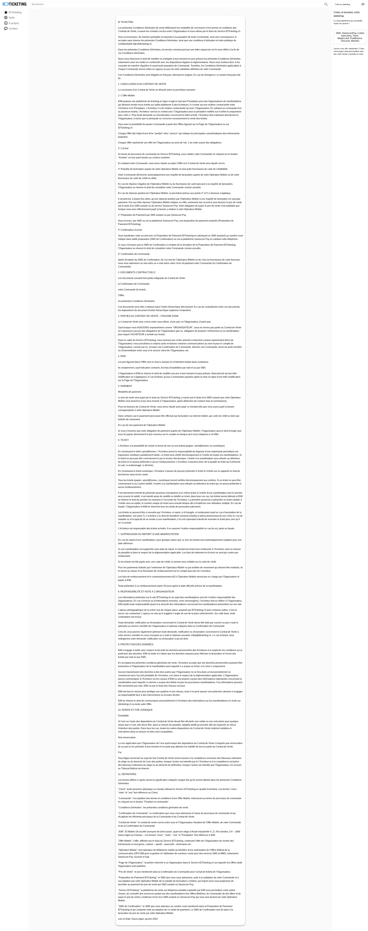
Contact (13, 28)
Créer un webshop (342, 4)
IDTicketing (14, 12)
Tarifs (11, 17)
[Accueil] (14, 4)
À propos (13, 23)
